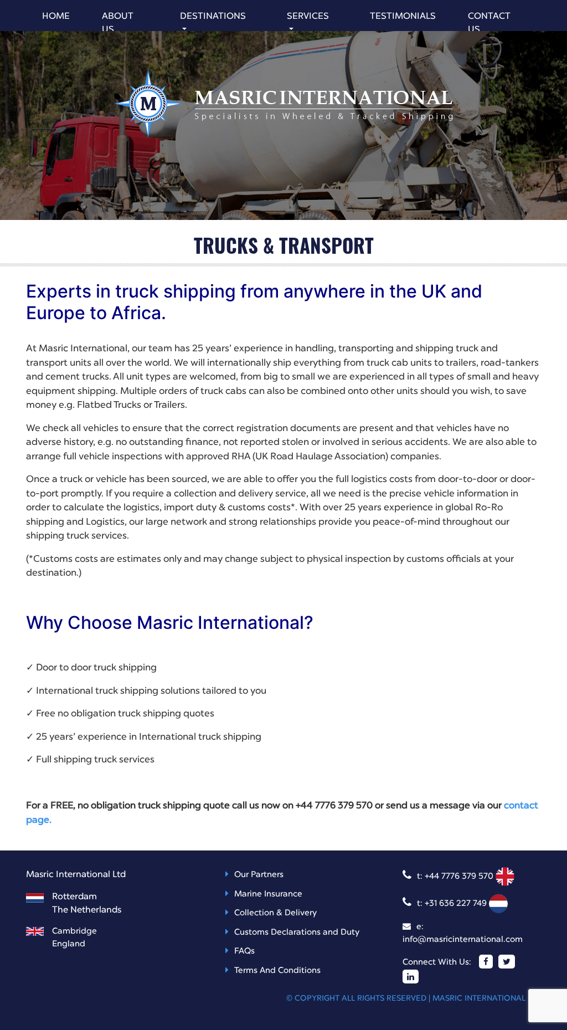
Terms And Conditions (277, 971)
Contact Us (489, 23)
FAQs (244, 951)
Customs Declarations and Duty (296, 933)
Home (56, 16)
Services (308, 16)
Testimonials (403, 16)
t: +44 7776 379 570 (456, 877)
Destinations (213, 16)
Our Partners (259, 875)
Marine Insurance (268, 894)
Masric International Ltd (486, 998)
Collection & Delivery (275, 913)
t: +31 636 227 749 (453, 904)
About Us (117, 23)
